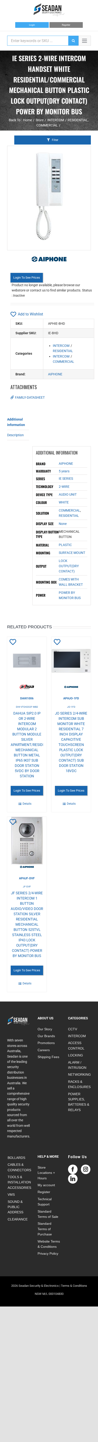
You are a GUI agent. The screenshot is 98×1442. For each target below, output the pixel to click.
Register (66, 25)
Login (32, 25)
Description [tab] (15, 435)
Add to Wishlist (30, 314)
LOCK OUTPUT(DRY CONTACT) (69, 566)
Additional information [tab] (16, 421)
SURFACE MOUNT (72, 553)
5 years (64, 471)
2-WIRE (64, 487)
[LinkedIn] (73, 1179)
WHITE (64, 502)
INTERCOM (61, 346)
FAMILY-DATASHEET (30, 397)
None (63, 524)
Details (27, 803)
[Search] (73, 40)
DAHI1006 (27, 698)
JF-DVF (27, 886)
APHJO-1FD (71, 698)
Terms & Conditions (74, 1285)
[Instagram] (85, 1169)
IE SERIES (66, 478)
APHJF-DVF (27, 878)
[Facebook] (73, 1169)
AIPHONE (55, 374)
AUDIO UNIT (68, 494)
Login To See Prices (26, 277)
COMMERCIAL (63, 361)
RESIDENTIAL (63, 351)
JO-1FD (71, 707)
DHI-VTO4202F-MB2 (27, 707)
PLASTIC (65, 545)
